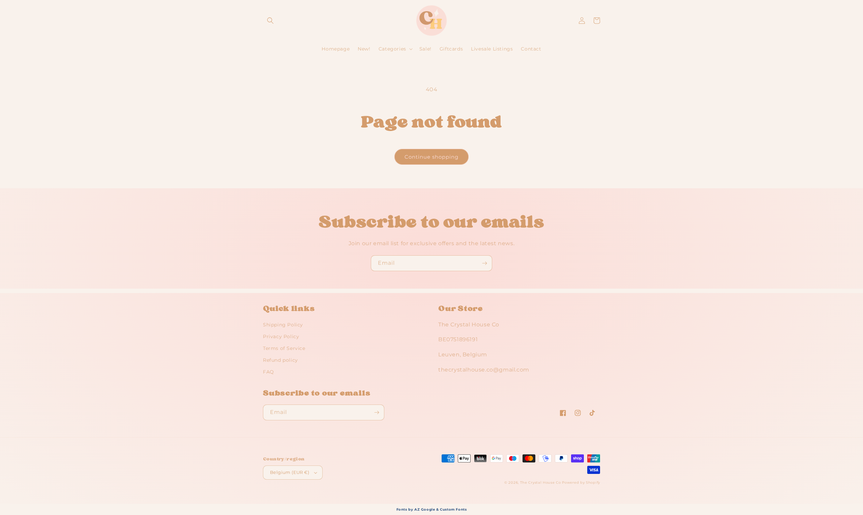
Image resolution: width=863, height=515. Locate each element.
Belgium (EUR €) (289, 472)
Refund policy (280, 360)
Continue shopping (431, 157)
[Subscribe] (484, 263)
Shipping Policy (283, 325)
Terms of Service (284, 348)
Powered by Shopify (581, 482)
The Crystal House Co (540, 482)
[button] (270, 20)
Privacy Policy (281, 336)
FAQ (268, 372)
